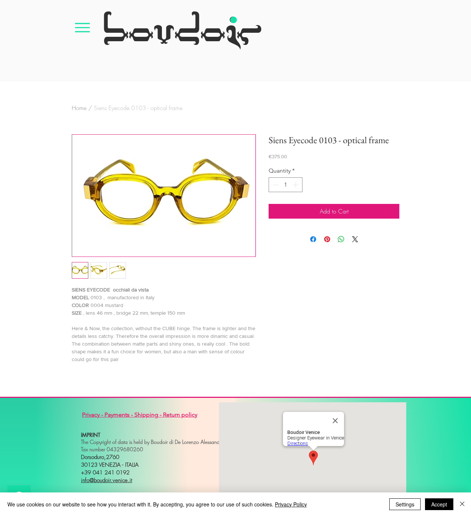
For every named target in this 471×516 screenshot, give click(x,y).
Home (79, 108)
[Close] (462, 504)
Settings (405, 504)
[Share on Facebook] (313, 239)
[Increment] (296, 185)
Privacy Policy (291, 504)
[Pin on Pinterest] (327, 239)
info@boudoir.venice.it (106, 480)
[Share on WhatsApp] (341, 239)
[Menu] (82, 27)
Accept (439, 504)
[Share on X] (355, 239)
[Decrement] (275, 185)
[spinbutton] (285, 185)
